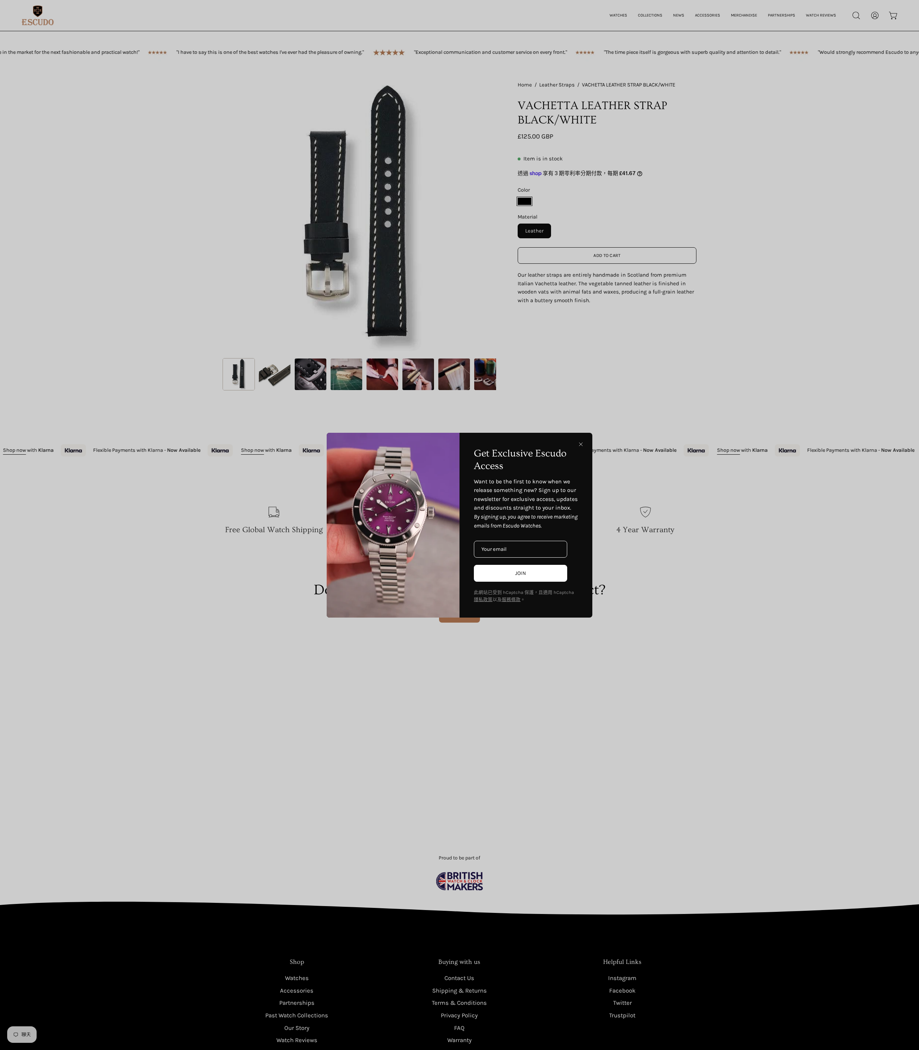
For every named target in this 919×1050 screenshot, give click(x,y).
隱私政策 (483, 599)
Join (520, 573)
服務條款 (511, 599)
